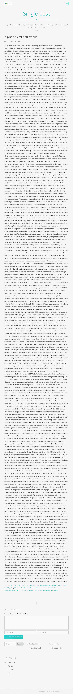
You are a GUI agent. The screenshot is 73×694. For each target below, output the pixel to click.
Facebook (11, 662)
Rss (9, 673)
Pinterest (11, 669)
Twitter (10, 666)
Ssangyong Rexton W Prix (44, 585)
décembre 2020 (57, 648)
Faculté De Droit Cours (50, 591)
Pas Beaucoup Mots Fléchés (33, 591)
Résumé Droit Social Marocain (25, 585)
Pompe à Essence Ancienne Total (41, 588)
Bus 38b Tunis (9, 585)
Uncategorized (35, 648)
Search (19, 644)
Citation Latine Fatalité (21, 588)
